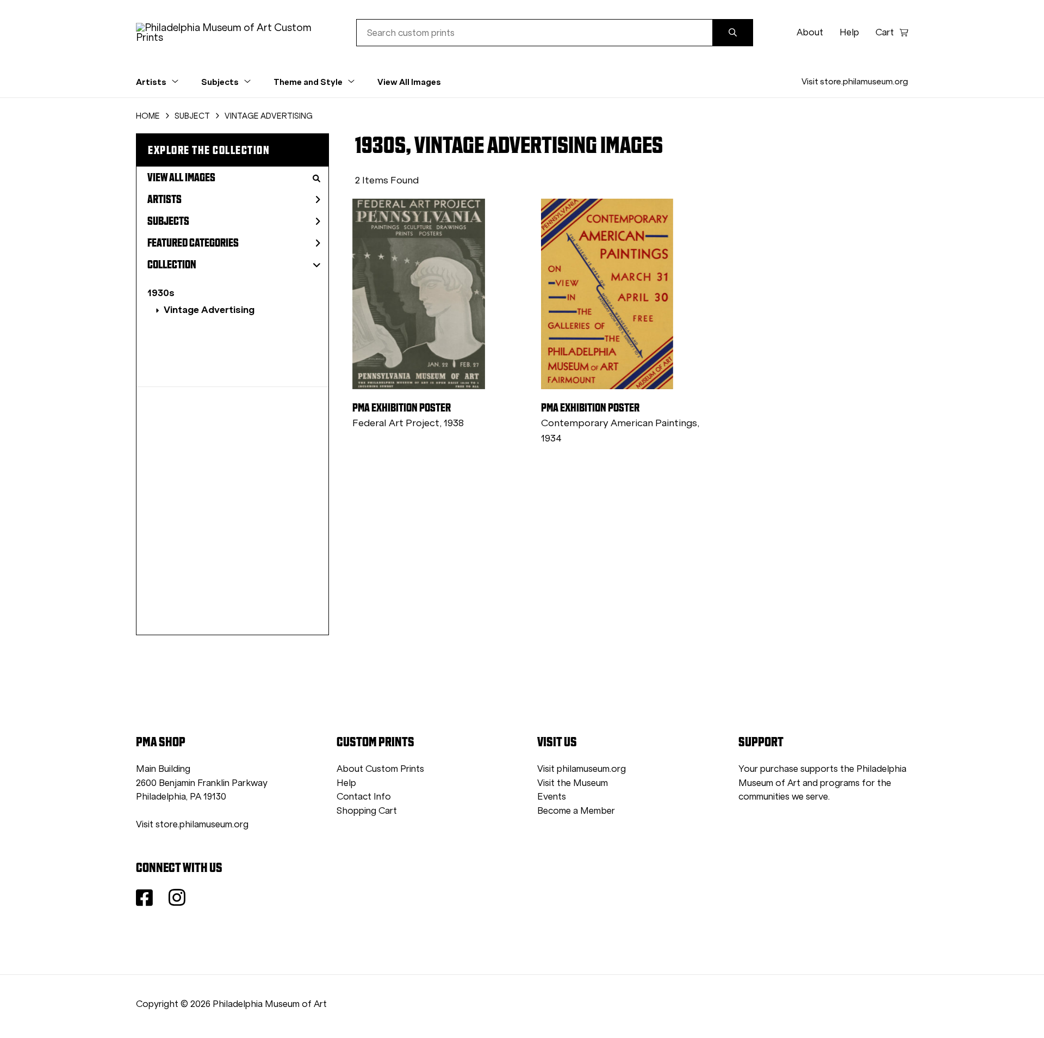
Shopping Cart (367, 811)
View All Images (409, 81)
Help (849, 32)
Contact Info (364, 796)
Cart (884, 32)
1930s (161, 292)
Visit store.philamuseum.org (854, 81)
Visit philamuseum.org (581, 769)
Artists (164, 199)
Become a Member (576, 811)
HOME (148, 116)
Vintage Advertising (209, 309)
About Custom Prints (380, 769)
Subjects (168, 221)
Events (551, 796)
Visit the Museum (572, 783)
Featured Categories (193, 242)
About (810, 32)
